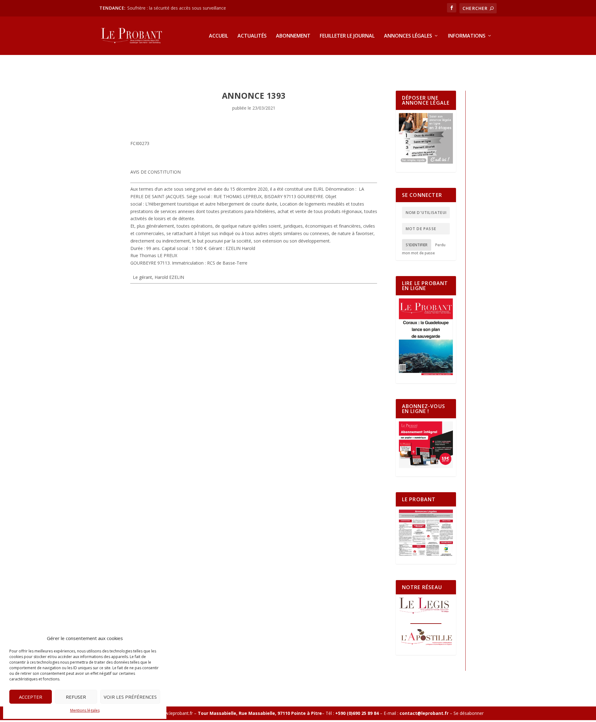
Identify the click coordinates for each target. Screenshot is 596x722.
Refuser (76, 697)
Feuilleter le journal (347, 36)
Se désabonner (469, 713)
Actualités (252, 36)
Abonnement (293, 36)
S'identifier (416, 244)
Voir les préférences (130, 697)
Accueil (218, 36)
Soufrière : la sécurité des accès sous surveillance (176, 8)
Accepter (30, 697)
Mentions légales (85, 710)
